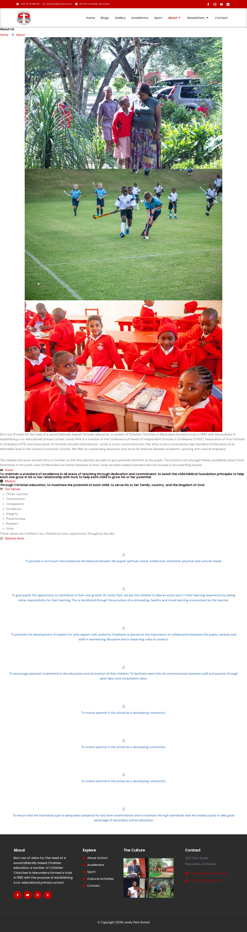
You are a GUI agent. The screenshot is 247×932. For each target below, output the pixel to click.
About (172, 18)
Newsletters (196, 18)
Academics (139, 18)
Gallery (120, 18)
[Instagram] (214, 4)
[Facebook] (207, 4)
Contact (221, 18)
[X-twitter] (48, 895)
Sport (158, 18)
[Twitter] (227, 4)
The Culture (134, 850)
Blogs (105, 18)
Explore (89, 850)
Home (90, 18)
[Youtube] (220, 4)
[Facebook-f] (18, 895)
